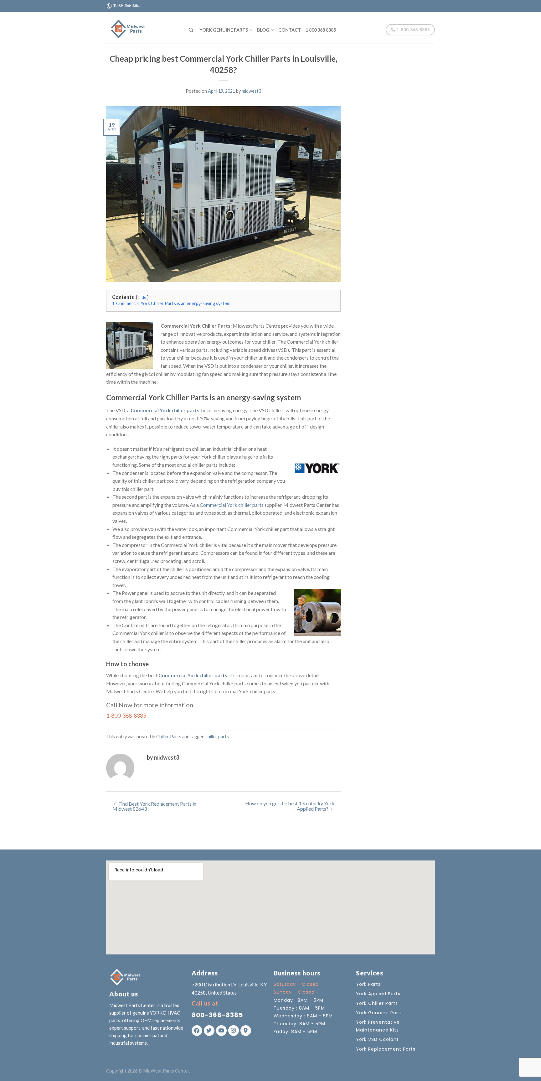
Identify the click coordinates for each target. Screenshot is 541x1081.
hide (142, 297)
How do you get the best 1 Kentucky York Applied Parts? (289, 806)
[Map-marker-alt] (245, 1030)
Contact (289, 30)
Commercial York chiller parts (165, 410)
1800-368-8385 (126, 5)
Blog (263, 30)
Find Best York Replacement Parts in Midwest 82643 (154, 806)
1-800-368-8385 (412, 29)
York (244, 691)
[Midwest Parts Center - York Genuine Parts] (142, 27)
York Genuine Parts (223, 30)
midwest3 (251, 91)
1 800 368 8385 (321, 30)
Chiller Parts (168, 736)
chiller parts (217, 736)
